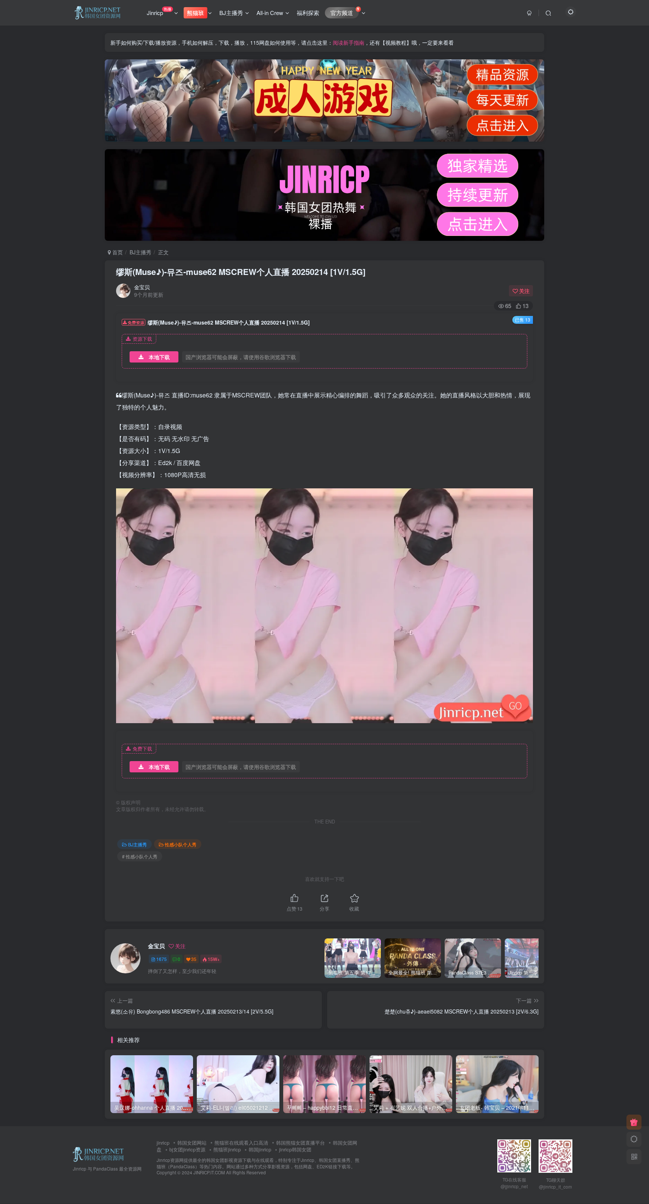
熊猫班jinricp (227, 1149)
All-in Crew (270, 13)
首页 (117, 252)
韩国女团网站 (192, 1142)
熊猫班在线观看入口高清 (241, 1142)
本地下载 (159, 357)
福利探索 (308, 13)
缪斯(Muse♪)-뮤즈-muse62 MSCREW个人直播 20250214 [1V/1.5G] (240, 272)
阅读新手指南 (348, 42)
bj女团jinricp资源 (187, 1149)
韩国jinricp (260, 1149)
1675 (161, 959)
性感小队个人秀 (180, 844)
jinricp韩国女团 (295, 1149)
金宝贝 (142, 287)
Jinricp (159, 11)
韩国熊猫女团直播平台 (300, 1142)
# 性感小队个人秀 (139, 856)
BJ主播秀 (231, 13)
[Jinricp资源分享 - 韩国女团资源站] (98, 1153)
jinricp (163, 1142)
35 (193, 959)
